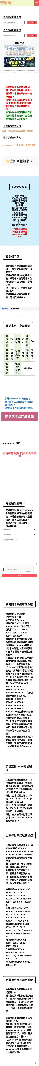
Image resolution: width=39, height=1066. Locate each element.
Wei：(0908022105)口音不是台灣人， (17, 131)
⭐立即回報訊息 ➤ (19, 161)
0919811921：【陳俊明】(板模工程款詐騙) (19, 145)
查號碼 (5, 3)
